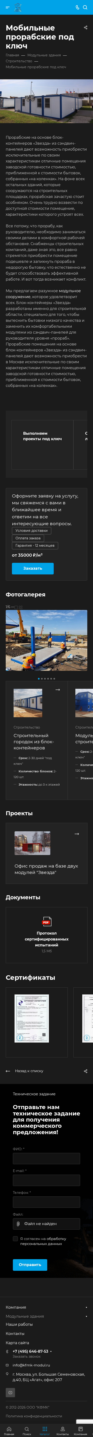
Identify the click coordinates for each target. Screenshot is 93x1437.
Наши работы (19, 1324)
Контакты (15, 1333)
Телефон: (22, 1193)
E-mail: (19, 1171)
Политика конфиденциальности (34, 1416)
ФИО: (18, 1149)
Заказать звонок (27, 1356)
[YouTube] (10, 1392)
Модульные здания (25, 1316)
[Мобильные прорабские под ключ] (46, 640)
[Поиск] (85, 7)
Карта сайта (17, 1343)
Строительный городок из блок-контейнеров (34, 742)
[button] (39, 679)
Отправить (30, 1264)
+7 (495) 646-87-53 (30, 1351)
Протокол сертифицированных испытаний (46, 939)
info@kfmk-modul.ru (31, 1365)
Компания (16, 1307)
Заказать (32, 568)
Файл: (18, 1214)
